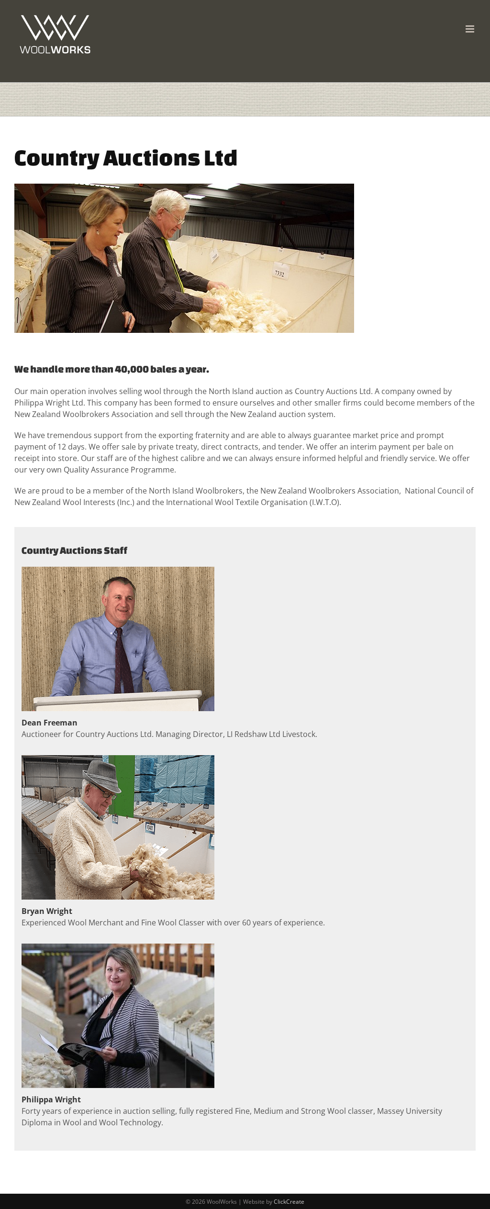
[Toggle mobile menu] (471, 29)
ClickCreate (289, 1202)
